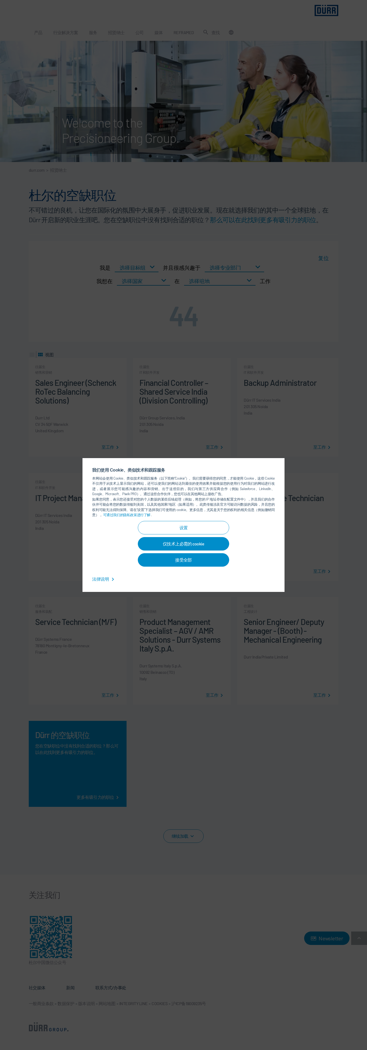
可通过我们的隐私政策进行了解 (127, 515)
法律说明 (100, 578)
